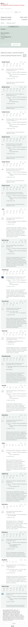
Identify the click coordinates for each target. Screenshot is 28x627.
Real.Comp (5, 504)
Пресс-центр (23, 17)
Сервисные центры (6, 17)
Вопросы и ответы (6, 19)
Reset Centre (5, 586)
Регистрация (8, 8)
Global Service (6, 62)
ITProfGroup (5, 269)
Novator (4, 385)
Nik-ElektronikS (6, 356)
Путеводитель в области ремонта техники (12, 5)
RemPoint (4, 560)
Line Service (5, 301)
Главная (2, 23)
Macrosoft (4, 331)
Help (3, 209)
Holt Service (5, 240)
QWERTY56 (5, 473)
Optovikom (5, 415)
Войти (2, 8)
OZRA (3, 443)
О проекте (24, 19)
